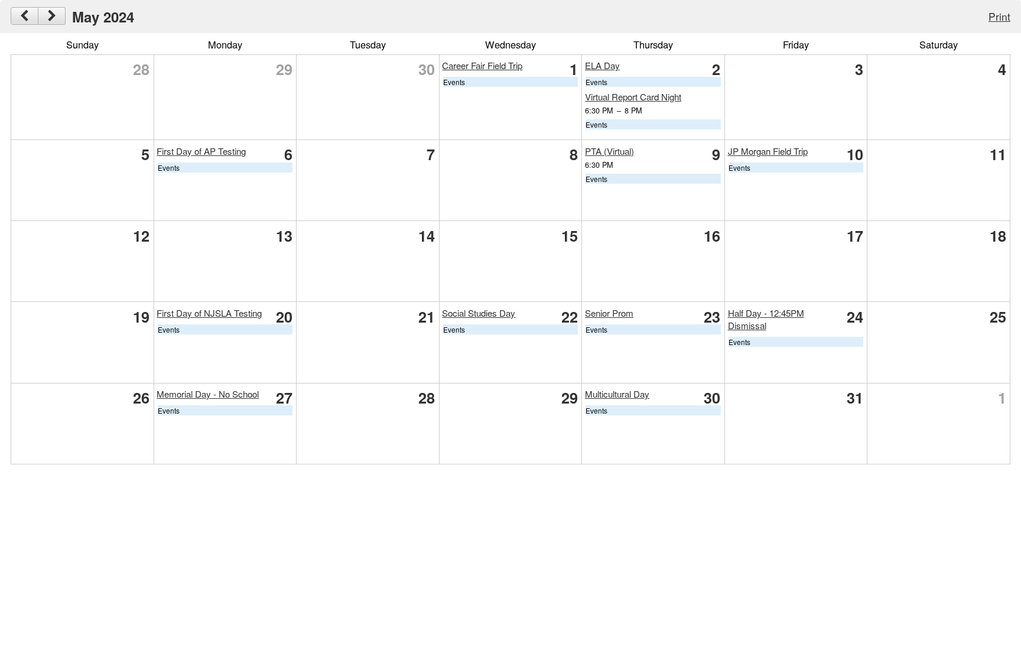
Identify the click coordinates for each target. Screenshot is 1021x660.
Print (999, 16)
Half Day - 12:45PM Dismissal (766, 319)
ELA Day (602, 65)
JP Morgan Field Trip (768, 151)
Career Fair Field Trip (482, 65)
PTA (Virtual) (609, 151)
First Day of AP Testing (201, 151)
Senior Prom (609, 313)
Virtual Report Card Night (633, 96)
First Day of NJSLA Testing (209, 313)
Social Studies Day (478, 313)
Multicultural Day (617, 394)
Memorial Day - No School (208, 394)
